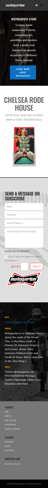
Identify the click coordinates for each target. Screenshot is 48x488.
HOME (7, 412)
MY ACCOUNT (9, 442)
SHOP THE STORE (11, 420)
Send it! (36, 266)
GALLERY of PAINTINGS (12, 429)
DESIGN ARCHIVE (10, 424)
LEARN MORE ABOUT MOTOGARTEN (23, 72)
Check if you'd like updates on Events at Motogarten (23, 258)
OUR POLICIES (9, 450)
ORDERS (7, 446)
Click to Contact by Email (19, 322)
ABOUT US (8, 416)
